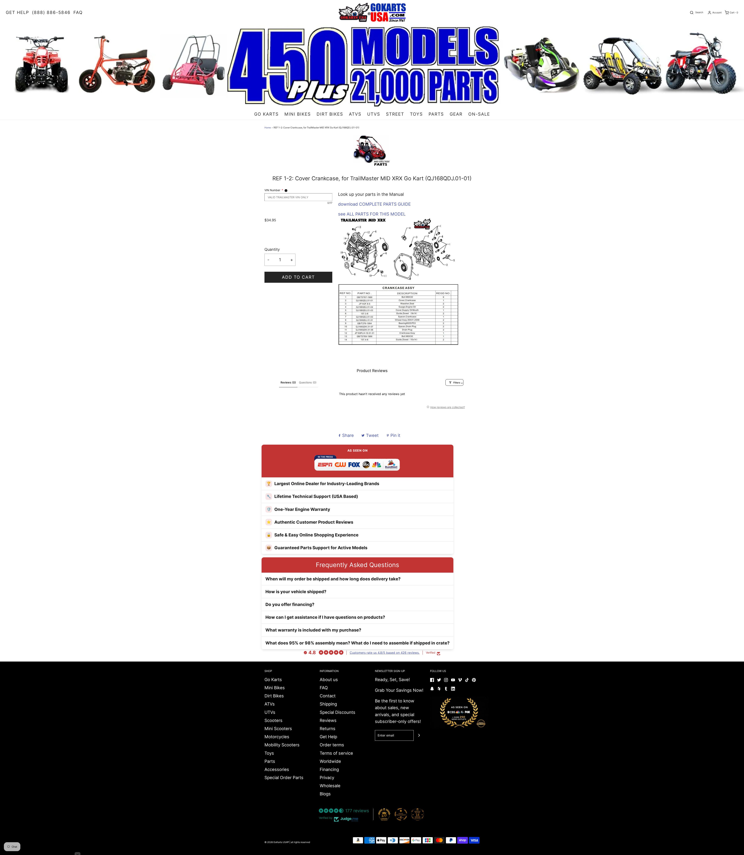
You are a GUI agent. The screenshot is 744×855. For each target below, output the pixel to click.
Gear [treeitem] (456, 114)
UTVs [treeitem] (373, 114)
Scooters (273, 720)
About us (329, 679)
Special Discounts (337, 712)
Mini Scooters (278, 728)
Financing (329, 769)
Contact (328, 695)
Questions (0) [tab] (307, 382)
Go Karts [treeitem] (266, 114)
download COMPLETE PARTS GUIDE (374, 204)
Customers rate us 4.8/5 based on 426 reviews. (384, 653)
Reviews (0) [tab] (288, 382)
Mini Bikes (274, 687)
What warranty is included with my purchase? (313, 629)
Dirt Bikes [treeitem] (330, 114)
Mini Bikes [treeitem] (297, 114)
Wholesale (330, 785)
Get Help (328, 736)
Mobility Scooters (282, 744)
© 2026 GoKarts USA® (276, 842)
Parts (269, 761)
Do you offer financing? (289, 604)
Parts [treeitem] (436, 114)
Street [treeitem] (395, 114)
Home (267, 127)
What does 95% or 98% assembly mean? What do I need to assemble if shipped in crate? (357, 642)
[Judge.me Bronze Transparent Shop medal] (401, 814)
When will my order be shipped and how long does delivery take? (332, 578)
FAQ (324, 687)
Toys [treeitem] (416, 114)
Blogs (325, 793)
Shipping (328, 703)
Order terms (332, 744)
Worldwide (330, 761)
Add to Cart (298, 277)
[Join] (419, 735)
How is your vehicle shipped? (295, 591)
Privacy (327, 777)
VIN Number (273, 190)
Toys (269, 753)
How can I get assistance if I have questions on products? (325, 617)
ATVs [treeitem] (355, 114)
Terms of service (336, 753)
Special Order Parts (283, 777)
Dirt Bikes (274, 695)
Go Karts (273, 679)
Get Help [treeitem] (17, 12)
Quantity (272, 249)
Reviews (328, 720)
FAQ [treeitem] (78, 12)
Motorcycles (276, 736)
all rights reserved (300, 842)
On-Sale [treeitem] (479, 114)
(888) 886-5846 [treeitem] (51, 12)
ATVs (269, 703)
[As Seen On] (459, 713)
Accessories (276, 769)
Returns (327, 728)
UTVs (269, 712)
